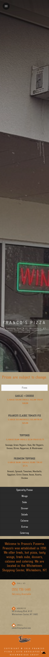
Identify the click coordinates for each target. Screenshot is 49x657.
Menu (6, 6)
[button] (24, 653)
